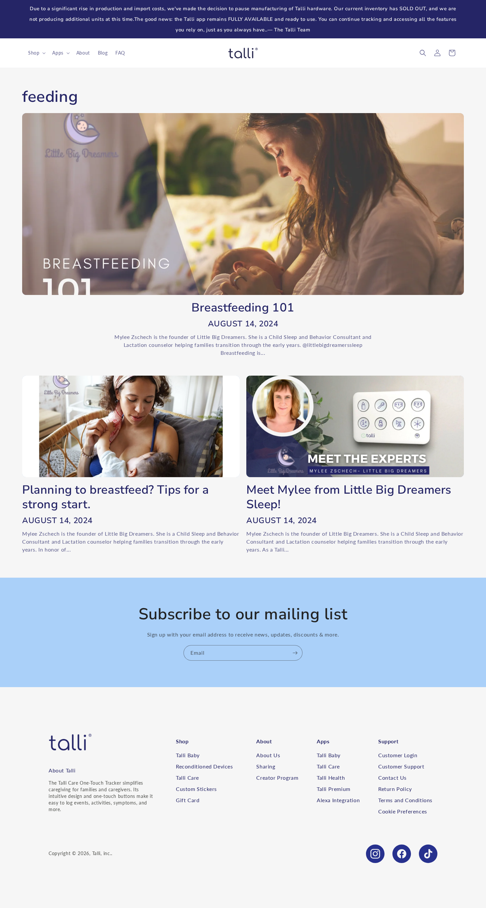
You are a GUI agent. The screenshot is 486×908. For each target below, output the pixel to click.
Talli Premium (333, 789)
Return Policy (395, 789)
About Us (268, 755)
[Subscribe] (295, 653)
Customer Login (397, 755)
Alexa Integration (338, 800)
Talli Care (187, 777)
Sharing (265, 766)
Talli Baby (188, 755)
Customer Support (401, 766)
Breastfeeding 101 (243, 308)
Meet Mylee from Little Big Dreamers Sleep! (348, 497)
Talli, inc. (101, 853)
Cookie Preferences (402, 811)
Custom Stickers (196, 789)
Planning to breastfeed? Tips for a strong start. (115, 497)
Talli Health (331, 777)
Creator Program (277, 777)
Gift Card (187, 800)
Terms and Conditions (405, 800)
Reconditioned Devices (204, 766)
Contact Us (392, 777)
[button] (36, 53)
